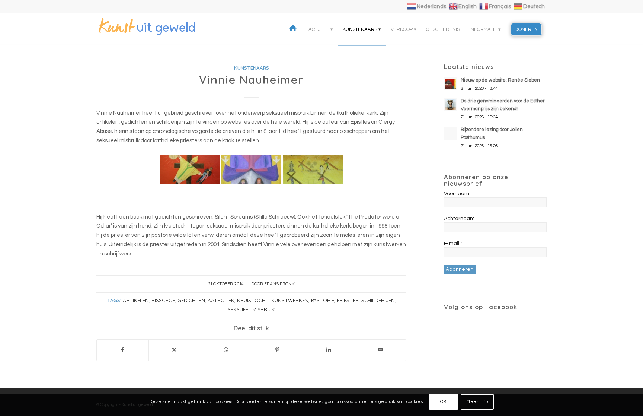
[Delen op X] (174, 350)
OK (443, 401)
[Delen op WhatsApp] (226, 350)
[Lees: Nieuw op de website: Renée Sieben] (450, 83)
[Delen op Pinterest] (277, 350)
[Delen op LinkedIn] (329, 350)
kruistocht (253, 300)
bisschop (163, 300)
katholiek (221, 300)
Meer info (477, 401)
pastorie (322, 300)
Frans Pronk (279, 283)
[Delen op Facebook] (122, 350)
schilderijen (378, 300)
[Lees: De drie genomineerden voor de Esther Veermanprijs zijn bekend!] (450, 104)
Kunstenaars (251, 67)
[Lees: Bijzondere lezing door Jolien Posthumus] (450, 133)
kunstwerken (289, 300)
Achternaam (459, 218)
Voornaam (456, 193)
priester (348, 300)
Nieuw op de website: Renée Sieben (500, 80)
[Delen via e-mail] (380, 350)
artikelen (136, 300)
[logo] (152, 29)
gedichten (191, 300)
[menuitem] (294, 29)
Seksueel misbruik (251, 309)
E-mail (453, 243)
